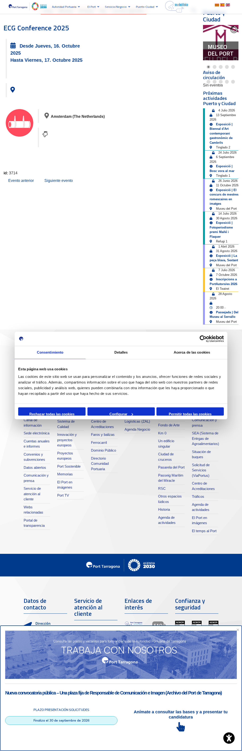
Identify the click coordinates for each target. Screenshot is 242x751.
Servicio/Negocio (116, 6)
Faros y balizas (103, 435)
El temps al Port (204, 531)
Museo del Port (220, 50)
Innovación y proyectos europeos (67, 440)
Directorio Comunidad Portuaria (100, 463)
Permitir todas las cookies (190, 414)
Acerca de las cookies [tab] (192, 352)
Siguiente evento (58, 181)
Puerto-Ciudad (145, 6)
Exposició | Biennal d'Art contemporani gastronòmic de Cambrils (221, 133)
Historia (164, 509)
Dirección (43, 623)
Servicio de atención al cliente (32, 493)
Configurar (118, 414)
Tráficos (198, 496)
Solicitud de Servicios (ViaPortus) (201, 470)
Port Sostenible (69, 466)
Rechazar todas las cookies (51, 414)
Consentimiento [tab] (50, 352)
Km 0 (162, 433)
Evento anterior (21, 181)
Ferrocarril (99, 443)
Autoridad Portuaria (64, 6)
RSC (162, 488)
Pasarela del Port (171, 467)
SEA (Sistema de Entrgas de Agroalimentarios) (205, 438)
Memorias (65, 474)
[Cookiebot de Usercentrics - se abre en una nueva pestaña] (203, 338)
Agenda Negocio (137, 429)
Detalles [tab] (121, 352)
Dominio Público (103, 450)
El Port (91, 6)
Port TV (63, 495)
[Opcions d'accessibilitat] (229, 738)
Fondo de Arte (169, 425)
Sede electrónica (36, 433)
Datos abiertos (35, 467)
